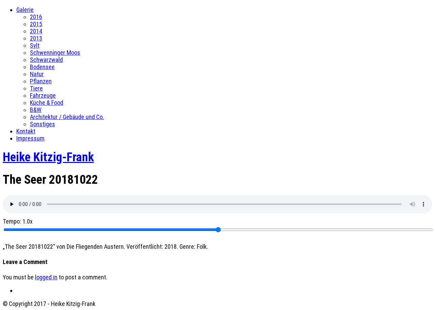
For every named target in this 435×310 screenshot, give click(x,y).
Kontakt (25, 131)
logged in (46, 277)
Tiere (36, 88)
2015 (36, 24)
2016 (36, 16)
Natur (37, 74)
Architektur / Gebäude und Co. (67, 116)
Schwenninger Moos (55, 52)
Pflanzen (41, 81)
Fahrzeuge (43, 95)
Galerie (25, 9)
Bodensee (42, 66)
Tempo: (18, 221)
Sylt (34, 45)
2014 (36, 31)
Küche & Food (46, 102)
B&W (35, 109)
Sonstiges (42, 124)
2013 (36, 38)
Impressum (30, 138)
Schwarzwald (46, 59)
